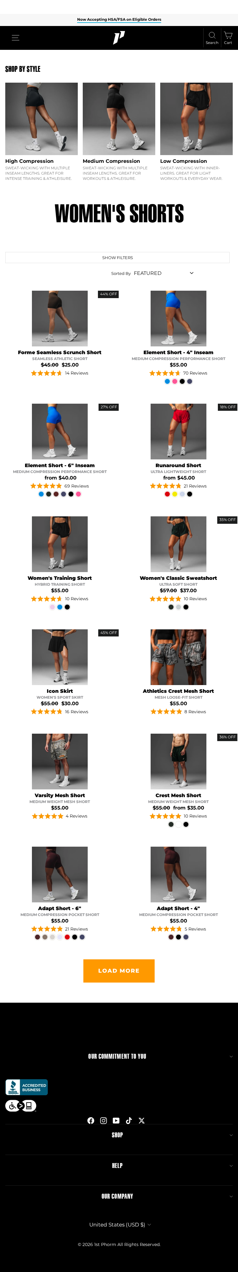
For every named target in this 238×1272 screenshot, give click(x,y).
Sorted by (121, 273)
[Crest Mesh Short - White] (178, 824)
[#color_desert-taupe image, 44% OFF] (60, 318)
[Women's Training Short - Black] (67, 607)
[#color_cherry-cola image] (60, 874)
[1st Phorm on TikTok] (129, 1120)
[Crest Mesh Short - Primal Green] (171, 824)
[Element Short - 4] (167, 381)
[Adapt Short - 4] (171, 937)
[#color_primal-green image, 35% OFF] (178, 544)
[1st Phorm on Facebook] (90, 1120)
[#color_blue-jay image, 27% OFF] (60, 431)
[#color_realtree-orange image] (60, 761)
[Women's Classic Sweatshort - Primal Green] (171, 607)
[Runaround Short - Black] (190, 494)
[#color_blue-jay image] (178, 318)
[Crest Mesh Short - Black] (186, 824)
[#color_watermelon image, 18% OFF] (178, 431)
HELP (117, 1166)
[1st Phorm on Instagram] (103, 1120)
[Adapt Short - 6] (37, 937)
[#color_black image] (60, 544)
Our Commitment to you (117, 1057)
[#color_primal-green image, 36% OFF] (178, 761)
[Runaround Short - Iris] (182, 494)
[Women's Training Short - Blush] (52, 607)
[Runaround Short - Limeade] (175, 494)
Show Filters (117, 257)
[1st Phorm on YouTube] (116, 1120)
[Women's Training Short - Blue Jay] (60, 607)
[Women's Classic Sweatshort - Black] (186, 607)
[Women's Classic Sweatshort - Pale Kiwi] (178, 607)
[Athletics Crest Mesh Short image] (178, 657)
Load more (118, 970)
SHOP (117, 1135)
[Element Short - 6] (41, 494)
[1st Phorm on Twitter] (141, 1120)
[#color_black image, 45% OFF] (60, 657)
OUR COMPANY (117, 1196)
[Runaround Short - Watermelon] (167, 494)
